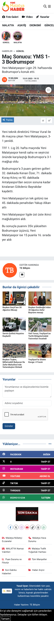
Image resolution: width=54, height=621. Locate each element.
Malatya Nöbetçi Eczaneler (12, 540)
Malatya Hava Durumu (37, 540)
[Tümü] (50, 443)
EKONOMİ (35, 25)
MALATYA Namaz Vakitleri (13, 550)
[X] (16, 527)
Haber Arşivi (38, 570)
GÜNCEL (20, 51)
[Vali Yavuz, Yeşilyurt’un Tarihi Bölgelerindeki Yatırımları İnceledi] (40, 324)
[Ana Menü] (49, 6)
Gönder (9, 426)
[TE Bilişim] (10, 269)
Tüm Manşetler (39, 559)
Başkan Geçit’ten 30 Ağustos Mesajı (12, 308)
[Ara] (45, 6)
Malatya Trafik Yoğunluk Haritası (37, 550)
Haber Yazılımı (21, 604)
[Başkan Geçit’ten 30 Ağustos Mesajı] (14, 298)
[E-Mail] (22, 274)
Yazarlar (44, 16)
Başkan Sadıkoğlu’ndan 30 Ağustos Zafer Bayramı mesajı (39, 310)
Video (29, 16)
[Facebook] (10, 527)
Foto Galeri (12, 16)
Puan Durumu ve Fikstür (12, 561)
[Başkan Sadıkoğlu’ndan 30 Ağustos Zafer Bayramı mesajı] (40, 298)
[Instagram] (21, 527)
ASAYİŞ (21, 25)
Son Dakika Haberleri (9, 572)
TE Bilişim (25, 268)
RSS (8, 591)
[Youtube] (27, 527)
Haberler (7, 51)
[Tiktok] (32, 527)
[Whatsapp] (43, 527)
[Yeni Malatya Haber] (13, 6)
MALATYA (8, 25)
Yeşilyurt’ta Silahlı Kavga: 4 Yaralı (37, 360)
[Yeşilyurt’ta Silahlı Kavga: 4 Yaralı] (40, 350)
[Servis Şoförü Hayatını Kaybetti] (14, 324)
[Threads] (38, 527)
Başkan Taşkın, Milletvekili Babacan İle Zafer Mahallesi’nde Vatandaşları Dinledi (14, 363)
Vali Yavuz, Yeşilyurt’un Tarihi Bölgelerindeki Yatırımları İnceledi (39, 336)
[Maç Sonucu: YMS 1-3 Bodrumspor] (27, 100)
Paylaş (9, 120)
